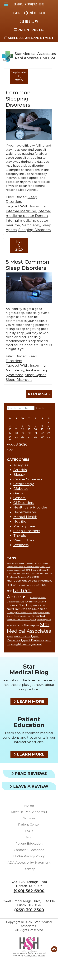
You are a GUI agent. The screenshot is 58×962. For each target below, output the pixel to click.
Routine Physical (26, 619)
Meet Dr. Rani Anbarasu (29, 812)
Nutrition (21, 521)
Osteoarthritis (24, 612)
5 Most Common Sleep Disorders (27, 265)
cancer (30, 563)
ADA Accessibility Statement (29, 862)
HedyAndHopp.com (35, 955)
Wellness (21, 545)
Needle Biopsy (39, 605)
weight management (26, 644)
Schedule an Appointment (30, 38)
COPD (42, 567)
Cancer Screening (28, 479)
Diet (9, 585)
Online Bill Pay (29, 21)
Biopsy (19, 475)
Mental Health (25, 517)
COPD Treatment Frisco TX (18, 573)
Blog (29, 837)
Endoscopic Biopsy (38, 598)
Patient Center (29, 824)
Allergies (20, 465)
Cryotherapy (23, 484)
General (19, 498)
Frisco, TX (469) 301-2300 (29, 13)
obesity (11, 612)
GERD (24, 601)
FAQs (29, 831)
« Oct (10, 449)
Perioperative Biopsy (41, 613)
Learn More (30, 701)
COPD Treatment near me (41, 573)
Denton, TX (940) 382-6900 (29, 4)
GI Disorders (23, 503)
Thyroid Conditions (22, 637)
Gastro (18, 493)
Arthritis (20, 470)
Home (29, 805)
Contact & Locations (29, 850)
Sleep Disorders (19, 380)
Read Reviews (30, 773)
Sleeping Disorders (34, 230)
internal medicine (21, 211)
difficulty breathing (21, 585)
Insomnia (38, 206)
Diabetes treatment (40, 580)
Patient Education (29, 722)
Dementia (22, 577)
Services (29, 818)
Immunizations (37, 601)
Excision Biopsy (13, 602)
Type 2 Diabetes (32, 640)
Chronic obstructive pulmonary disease (23, 567)
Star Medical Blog (29, 669)
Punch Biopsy (24, 616)
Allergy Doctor (21, 563)
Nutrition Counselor (32, 608)
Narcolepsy (31, 225)
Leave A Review (30, 786)
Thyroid (19, 536)
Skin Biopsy (42, 620)
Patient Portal (30, 30)
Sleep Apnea (35, 375)
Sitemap (29, 869)
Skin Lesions (18, 626)
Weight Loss (23, 540)
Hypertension (24, 512)
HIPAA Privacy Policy (29, 856)
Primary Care (24, 526)
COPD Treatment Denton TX (37, 570)
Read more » (39, 394)
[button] (6, 4)
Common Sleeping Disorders (18, 98)
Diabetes (20, 489)
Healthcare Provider (30, 507)
